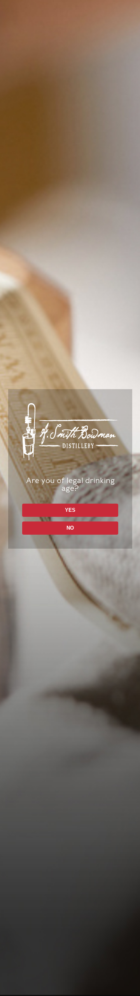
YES (70, 510)
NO (70, 528)
